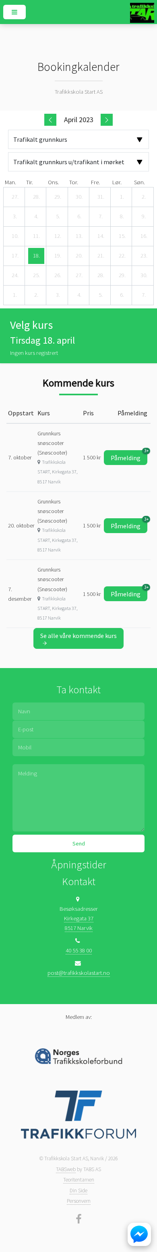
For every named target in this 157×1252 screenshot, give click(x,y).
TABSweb (66, 1169)
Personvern (79, 1201)
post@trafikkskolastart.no (79, 972)
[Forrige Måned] (50, 120)
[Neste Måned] (107, 120)
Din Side (78, 1190)
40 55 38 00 (79, 950)
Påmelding (129, 456)
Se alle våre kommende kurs (78, 636)
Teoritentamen (78, 1179)
